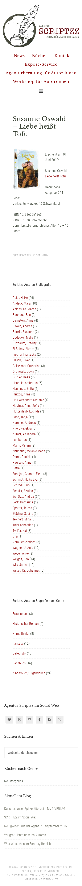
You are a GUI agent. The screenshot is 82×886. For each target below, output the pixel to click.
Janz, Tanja (20, 417)
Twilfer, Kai (20, 531)
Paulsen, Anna (22, 462)
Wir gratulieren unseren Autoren (25, 835)
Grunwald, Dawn (23, 372)
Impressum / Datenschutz (41, 879)
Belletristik (19, 653)
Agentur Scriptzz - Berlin (41, 25)
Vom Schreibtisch (24, 542)
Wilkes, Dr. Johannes (26, 570)
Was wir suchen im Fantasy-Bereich (27, 844)
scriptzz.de (28, 867)
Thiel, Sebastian (23, 525)
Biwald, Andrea (22, 326)
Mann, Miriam (22, 445)
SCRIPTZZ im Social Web (20, 817)
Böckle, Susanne (23, 332)
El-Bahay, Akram (23, 349)
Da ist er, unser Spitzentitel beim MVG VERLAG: (35, 809)
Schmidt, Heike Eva (25, 480)
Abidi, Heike (20, 298)
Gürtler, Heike (21, 377)
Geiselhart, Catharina (26, 366)
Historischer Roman (26, 624)
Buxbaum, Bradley (25, 343)
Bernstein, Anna (23, 320)
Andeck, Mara (22, 303)
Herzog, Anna (21, 394)
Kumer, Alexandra (24, 434)
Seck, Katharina (23, 502)
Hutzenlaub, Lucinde (26, 411)
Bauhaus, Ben (22, 315)
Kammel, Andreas (24, 423)
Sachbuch (19, 663)
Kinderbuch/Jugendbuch (29, 673)
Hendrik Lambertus (25, 383)
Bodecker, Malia (23, 337)
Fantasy (18, 643)
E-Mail (69, 875)
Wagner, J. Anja (23, 548)
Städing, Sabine (23, 514)
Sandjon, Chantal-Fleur (27, 474)
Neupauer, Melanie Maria (29, 451)
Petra (16, 468)
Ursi (15, 536)
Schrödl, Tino (21, 485)
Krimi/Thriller (21, 634)
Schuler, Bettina (23, 491)
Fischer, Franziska (24, 355)
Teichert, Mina (22, 519)
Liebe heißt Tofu (55, 176)
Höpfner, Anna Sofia (26, 406)
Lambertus (20, 440)
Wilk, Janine (20, 565)
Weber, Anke (21, 553)
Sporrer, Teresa (22, 508)
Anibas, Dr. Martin (24, 309)
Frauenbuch (20, 614)
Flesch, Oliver (21, 360)
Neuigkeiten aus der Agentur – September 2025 (35, 826)
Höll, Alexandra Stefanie (28, 400)
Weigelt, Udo (21, 559)
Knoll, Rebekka (22, 428)
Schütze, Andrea (23, 497)
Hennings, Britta (23, 389)
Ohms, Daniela (22, 457)
